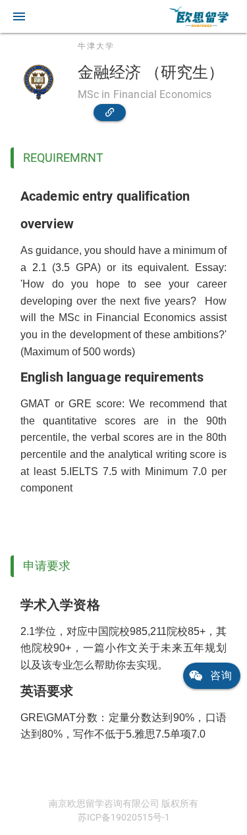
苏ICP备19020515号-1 (124, 817)
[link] (199, 16)
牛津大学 (96, 46)
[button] (19, 16)
